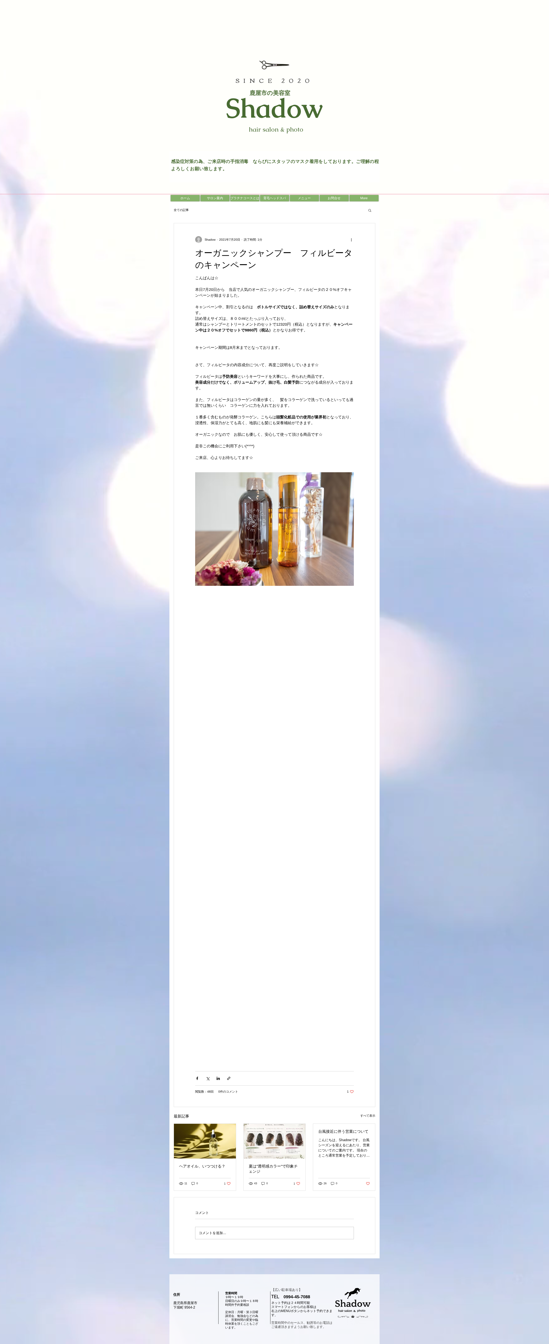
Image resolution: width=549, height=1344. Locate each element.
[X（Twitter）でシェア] (208, 1078)
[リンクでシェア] (229, 1078)
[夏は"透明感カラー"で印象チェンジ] (275, 1141)
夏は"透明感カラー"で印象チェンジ (273, 1169)
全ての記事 (181, 210)
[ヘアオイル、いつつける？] (205, 1141)
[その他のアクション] (351, 239)
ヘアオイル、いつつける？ (202, 1166)
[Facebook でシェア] (197, 1078)
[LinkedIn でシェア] (218, 1078)
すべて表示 (367, 1115)
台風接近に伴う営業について (343, 1131)
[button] (370, 210)
